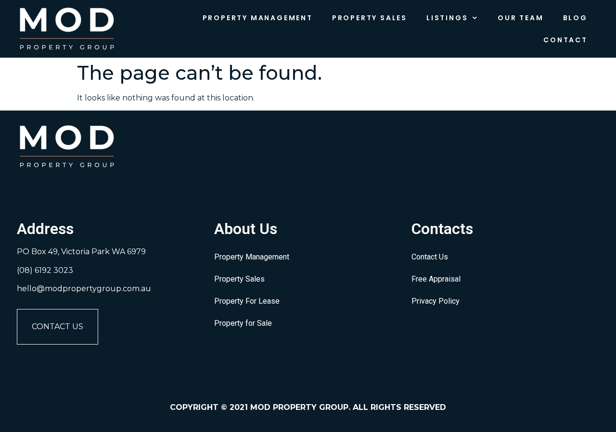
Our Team (520, 18)
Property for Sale (243, 323)
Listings (447, 18)
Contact (565, 40)
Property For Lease (247, 301)
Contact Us (57, 326)
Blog (575, 18)
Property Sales (369, 18)
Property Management (258, 18)
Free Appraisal (436, 279)
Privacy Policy (435, 301)
